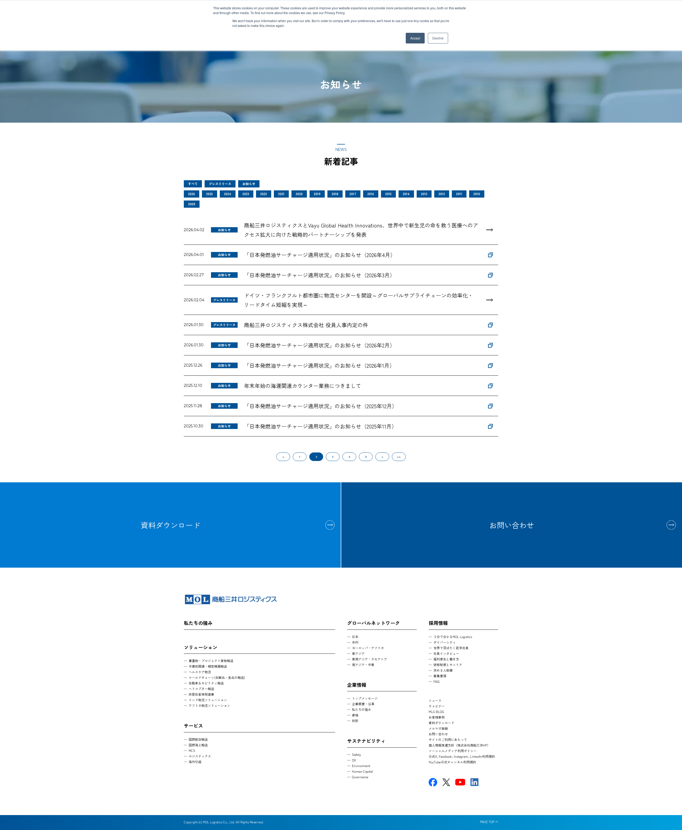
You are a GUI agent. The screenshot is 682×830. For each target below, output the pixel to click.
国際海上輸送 (198, 745)
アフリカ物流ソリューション (209, 705)
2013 (424, 193)
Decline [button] (438, 38)
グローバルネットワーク (373, 622)
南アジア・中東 (363, 664)
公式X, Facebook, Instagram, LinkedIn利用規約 (462, 756)
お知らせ (248, 183)
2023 (245, 193)
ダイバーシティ (444, 642)
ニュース (435, 700)
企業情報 (356, 684)
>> (399, 457)
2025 (209, 193)
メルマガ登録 (438, 728)
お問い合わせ (511, 525)
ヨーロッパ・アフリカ (368, 647)
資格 (355, 715)
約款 (355, 720)
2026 (191, 193)
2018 (335, 193)
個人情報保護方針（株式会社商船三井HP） (459, 745)
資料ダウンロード (170, 525)
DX (354, 760)
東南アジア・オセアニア (369, 659)
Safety (356, 754)
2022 (263, 193)
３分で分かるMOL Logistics (452, 636)
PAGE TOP (487, 821)
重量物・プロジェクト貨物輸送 (211, 660)
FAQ (436, 681)
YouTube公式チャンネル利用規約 (452, 762)
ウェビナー (437, 706)
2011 (459, 193)
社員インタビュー (446, 653)
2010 (476, 193)
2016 (370, 193)
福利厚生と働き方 (446, 659)
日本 (355, 636)
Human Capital (362, 771)
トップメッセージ (364, 698)
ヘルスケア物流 (200, 671)
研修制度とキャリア (447, 664)
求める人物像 (443, 670)
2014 (406, 193)
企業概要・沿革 (363, 703)
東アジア (358, 653)
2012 (442, 193)
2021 (281, 193)
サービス (193, 725)
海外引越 (195, 761)
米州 (355, 642)
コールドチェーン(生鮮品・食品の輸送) (217, 677)
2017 (353, 193)
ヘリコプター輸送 (201, 688)
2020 (299, 193)
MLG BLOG (436, 711)
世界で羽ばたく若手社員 (451, 647)
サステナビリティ (366, 740)
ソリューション (200, 647)
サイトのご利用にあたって (448, 739)
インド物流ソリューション (208, 699)
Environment (361, 765)
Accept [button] (415, 38)
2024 (227, 193)
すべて (193, 183)
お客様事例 (437, 717)
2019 (317, 193)
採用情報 (438, 622)
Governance (360, 777)
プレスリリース (220, 183)
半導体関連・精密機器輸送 (208, 666)
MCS (192, 750)
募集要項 (439, 675)
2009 (191, 204)
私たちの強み (198, 622)
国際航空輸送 (198, 739)
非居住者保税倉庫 (201, 694)
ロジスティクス (200, 756)
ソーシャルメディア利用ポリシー (453, 750)
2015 (388, 193)
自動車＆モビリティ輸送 (206, 683)
